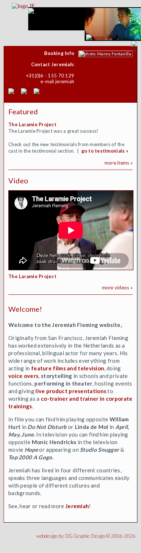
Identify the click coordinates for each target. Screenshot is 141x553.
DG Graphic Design (85, 536)
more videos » (117, 287)
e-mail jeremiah (57, 81)
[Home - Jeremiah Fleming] (98, 37)
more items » (118, 163)
